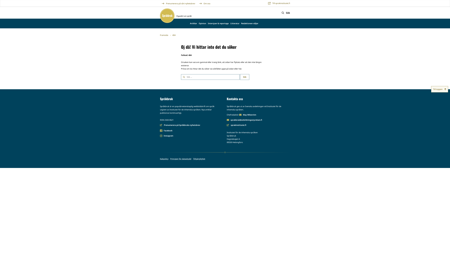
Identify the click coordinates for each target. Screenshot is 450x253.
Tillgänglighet (199, 159)
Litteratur (234, 23)
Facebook (168, 130)
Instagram (168, 135)
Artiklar (193, 23)
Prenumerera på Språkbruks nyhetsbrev (180, 125)
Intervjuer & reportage (218, 23)
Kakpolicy (164, 159)
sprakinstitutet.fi (236, 125)
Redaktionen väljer (249, 23)
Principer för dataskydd (180, 159)
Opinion (202, 23)
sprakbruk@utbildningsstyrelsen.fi (246, 120)
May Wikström (249, 114)
